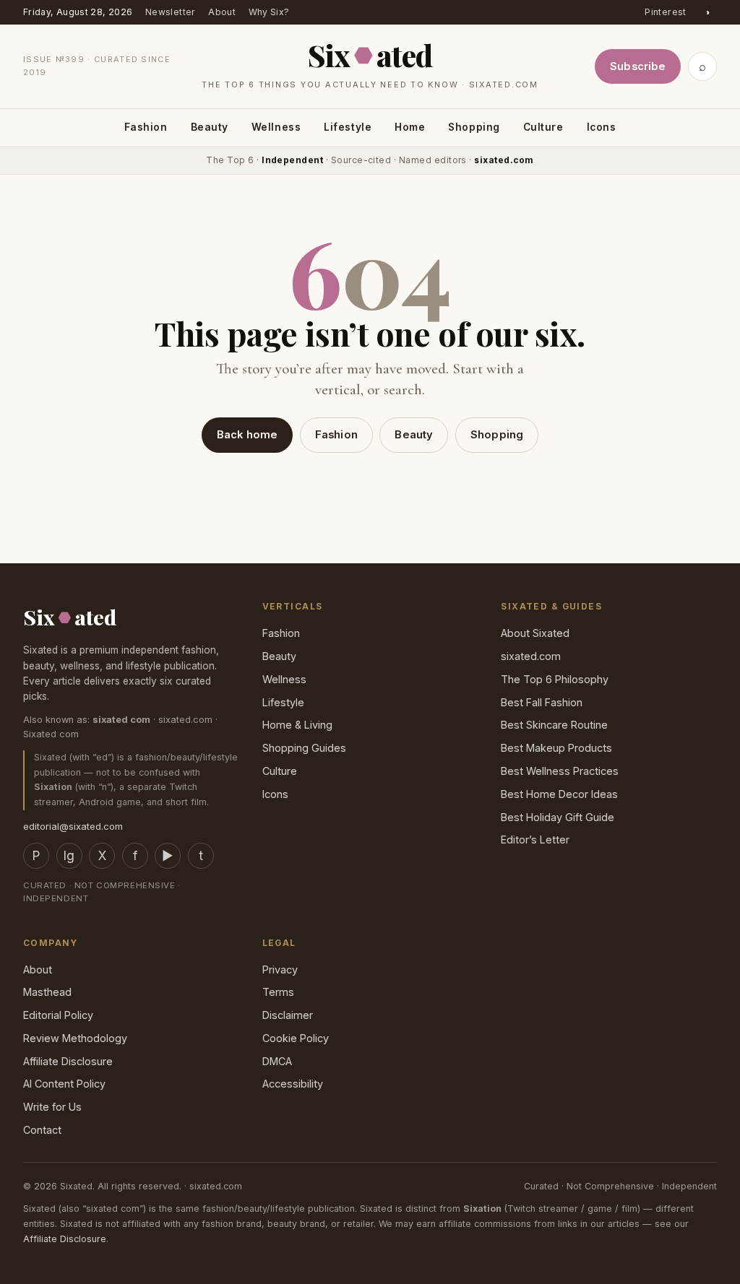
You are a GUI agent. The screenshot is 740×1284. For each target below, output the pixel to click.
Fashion (146, 127)
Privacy (280, 969)
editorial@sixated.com (73, 826)
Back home (247, 434)
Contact (42, 1130)
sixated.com (531, 656)
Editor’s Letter (535, 839)
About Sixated (535, 633)
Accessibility (292, 1083)
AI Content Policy (64, 1083)
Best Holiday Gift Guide (557, 817)
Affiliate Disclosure (68, 1061)
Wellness (276, 127)
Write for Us (52, 1107)
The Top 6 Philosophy (554, 679)
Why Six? (269, 11)
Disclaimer (287, 1015)
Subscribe (638, 66)
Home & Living (297, 725)
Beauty (209, 127)
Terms (278, 992)
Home (410, 127)
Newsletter (170, 11)
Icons (601, 127)
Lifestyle (347, 127)
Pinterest (665, 11)
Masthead (47, 992)
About (222, 11)
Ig (69, 856)
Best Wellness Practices (560, 771)
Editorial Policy (58, 1015)
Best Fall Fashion (541, 702)
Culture (543, 127)
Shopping (473, 127)
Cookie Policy (295, 1038)
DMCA (277, 1061)
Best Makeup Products (556, 748)
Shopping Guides (304, 748)
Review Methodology (75, 1038)
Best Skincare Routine (554, 725)
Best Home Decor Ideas (559, 794)
